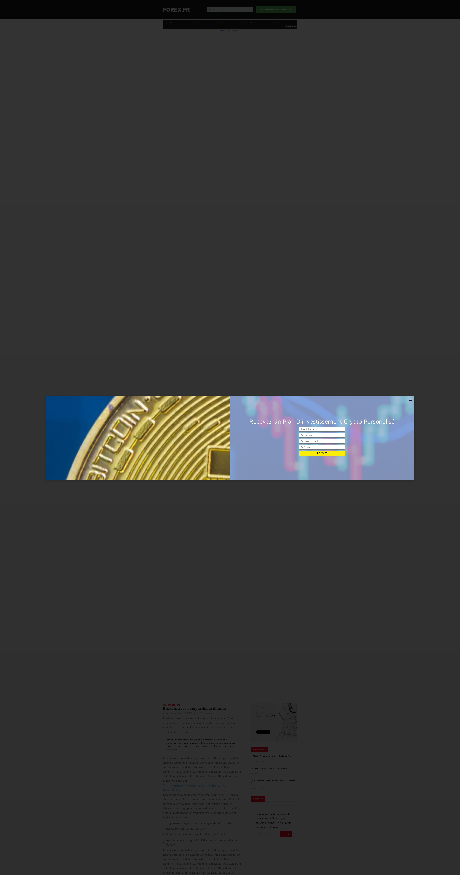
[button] (410, 399)
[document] (230, 437)
